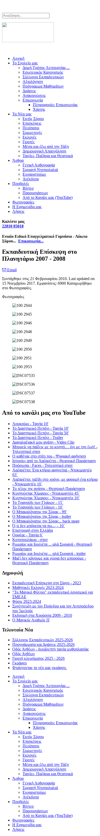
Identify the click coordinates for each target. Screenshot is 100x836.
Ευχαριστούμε (34, 174)
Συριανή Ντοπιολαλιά (40, 169)
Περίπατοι (31, 128)
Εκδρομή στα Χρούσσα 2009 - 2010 (42, 615)
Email (11, 270)
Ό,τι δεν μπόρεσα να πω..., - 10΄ (38, 525)
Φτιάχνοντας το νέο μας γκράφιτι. (39, 667)
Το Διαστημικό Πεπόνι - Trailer (37, 437)
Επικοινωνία (33, 100)
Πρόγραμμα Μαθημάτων (43, 86)
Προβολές (20, 183)
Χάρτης (39, 109)
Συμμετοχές (32, 132)
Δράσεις (29, 91)
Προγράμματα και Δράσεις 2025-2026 (43, 644)
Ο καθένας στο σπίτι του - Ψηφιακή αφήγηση (49, 456)
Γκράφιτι (19, 663)
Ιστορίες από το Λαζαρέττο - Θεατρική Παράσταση (54, 461)
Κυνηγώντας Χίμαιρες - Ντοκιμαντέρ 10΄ (46, 498)
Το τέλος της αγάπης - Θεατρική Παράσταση (48, 488)
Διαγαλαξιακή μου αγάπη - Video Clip (43, 442)
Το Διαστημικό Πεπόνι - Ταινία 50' (40, 433)
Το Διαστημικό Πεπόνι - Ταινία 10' (40, 428)
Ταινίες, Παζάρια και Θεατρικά (48, 156)
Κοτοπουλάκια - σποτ (30, 539)
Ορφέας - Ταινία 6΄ (27, 535)
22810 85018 (13, 226)
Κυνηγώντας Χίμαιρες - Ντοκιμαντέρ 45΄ (46, 493)
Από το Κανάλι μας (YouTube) (48, 197)
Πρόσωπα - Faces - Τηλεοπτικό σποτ (42, 465)
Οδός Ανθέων (23, 654)
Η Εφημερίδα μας (27, 207)
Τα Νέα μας (22, 114)
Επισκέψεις (32, 123)
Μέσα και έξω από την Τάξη (46, 146)
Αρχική (18, 58)
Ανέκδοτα (31, 179)
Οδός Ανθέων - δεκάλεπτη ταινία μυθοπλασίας (50, 649)
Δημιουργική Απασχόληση (44, 151)
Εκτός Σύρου (33, 118)
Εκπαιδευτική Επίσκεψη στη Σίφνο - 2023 (46, 583)
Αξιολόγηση (33, 81)
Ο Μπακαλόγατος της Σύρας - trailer (41, 516)
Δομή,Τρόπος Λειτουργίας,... (46, 67)
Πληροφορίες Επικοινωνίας (55, 105)
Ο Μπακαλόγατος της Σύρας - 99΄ (39, 512)
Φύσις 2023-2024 (26, 601)
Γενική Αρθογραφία (39, 165)
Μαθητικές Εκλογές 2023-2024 (38, 587)
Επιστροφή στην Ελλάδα (32, 530)
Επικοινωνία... (31, 241)
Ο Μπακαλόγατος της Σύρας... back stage (45, 521)
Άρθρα (18, 160)
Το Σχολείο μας (25, 63)
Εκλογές (29, 137)
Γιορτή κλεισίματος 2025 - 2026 (38, 658)
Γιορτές (29, 142)
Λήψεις (18, 211)
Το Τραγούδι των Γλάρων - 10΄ (37, 507)
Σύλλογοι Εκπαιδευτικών (43, 77)
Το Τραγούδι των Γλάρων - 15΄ (37, 502)
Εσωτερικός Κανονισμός (43, 72)
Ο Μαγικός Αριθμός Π (30, 620)
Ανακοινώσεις (34, 95)
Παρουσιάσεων (35, 193)
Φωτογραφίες (23, 202)
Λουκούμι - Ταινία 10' (30, 423)
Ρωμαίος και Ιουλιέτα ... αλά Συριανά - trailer (49, 553)
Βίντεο (28, 188)
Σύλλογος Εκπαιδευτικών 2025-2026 (42, 640)
